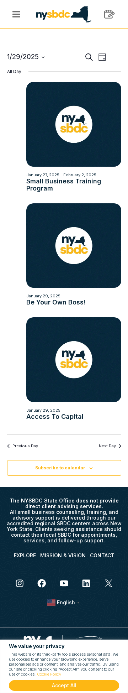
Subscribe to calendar (60, 467)
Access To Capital (55, 416)
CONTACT (102, 555)
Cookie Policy (49, 674)
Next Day (107, 445)
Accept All (64, 685)
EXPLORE (25, 555)
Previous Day (25, 445)
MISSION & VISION (63, 555)
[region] (64, 666)
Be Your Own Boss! (55, 302)
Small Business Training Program (63, 184)
